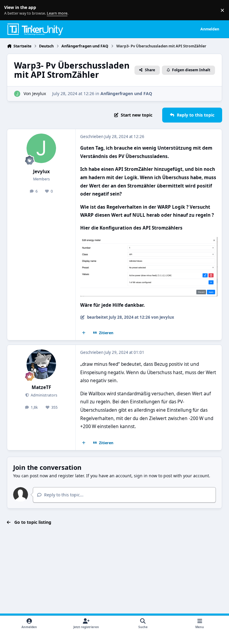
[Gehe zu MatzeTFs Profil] (41, 364)
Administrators (43, 395)
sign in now (145, 475)
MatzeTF (41, 387)
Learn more (11, 10)
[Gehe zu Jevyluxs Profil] (17, 94)
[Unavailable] (148, 241)
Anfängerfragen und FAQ (126, 93)
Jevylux (39, 93)
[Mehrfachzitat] (83, 333)
